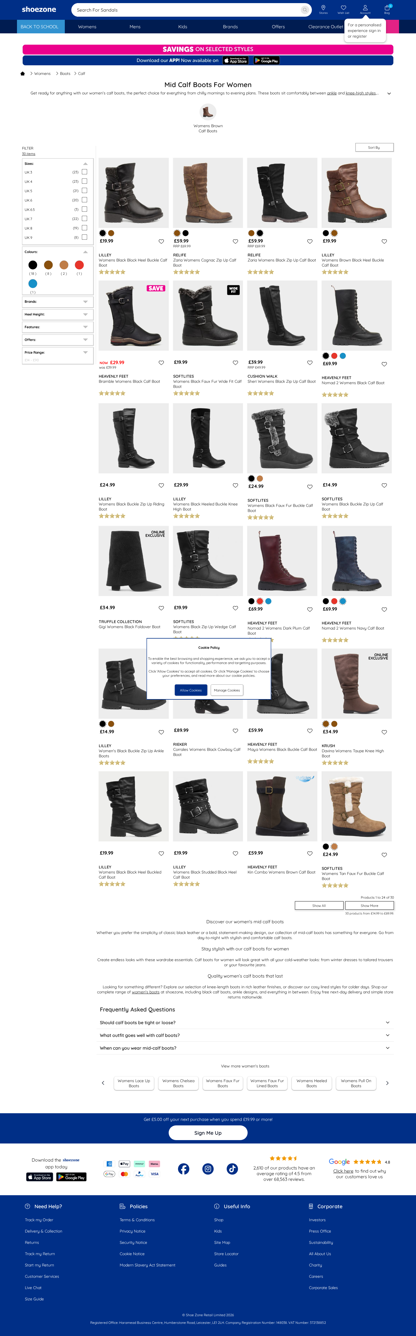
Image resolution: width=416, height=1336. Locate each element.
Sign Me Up (208, 1133)
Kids (218, 1231)
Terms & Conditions (137, 1219)
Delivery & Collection (43, 1231)
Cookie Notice (132, 1253)
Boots (65, 73)
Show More (369, 905)
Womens (42, 73)
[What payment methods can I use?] (132, 1168)
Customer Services (42, 1276)
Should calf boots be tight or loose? (137, 1022)
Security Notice (133, 1242)
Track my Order (39, 1219)
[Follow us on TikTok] (232, 1169)
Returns (32, 1242)
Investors (317, 1219)
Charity (315, 1265)
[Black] (32, 265)
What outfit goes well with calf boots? (140, 1035)
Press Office (320, 1231)
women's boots (146, 992)
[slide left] (103, 1083)
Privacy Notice (132, 1231)
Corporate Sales (323, 1287)
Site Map (222, 1242)
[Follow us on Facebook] (183, 1169)
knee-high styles (361, 93)
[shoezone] (39, 10)
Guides (220, 1265)
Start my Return (39, 1265)
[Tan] (64, 265)
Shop (218, 1219)
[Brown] (111, 233)
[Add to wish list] (160, 241)
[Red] (79, 265)
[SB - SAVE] (208, 50)
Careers (316, 1276)
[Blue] (32, 283)
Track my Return (40, 1253)
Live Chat (33, 1287)
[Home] (23, 73)
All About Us (320, 1253)
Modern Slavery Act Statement (147, 1265)
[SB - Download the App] (208, 60)
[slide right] (387, 1083)
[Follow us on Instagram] (208, 1169)
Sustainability (321, 1242)
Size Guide (34, 1299)
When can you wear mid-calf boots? (138, 1048)
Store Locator (226, 1253)
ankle (332, 93)
